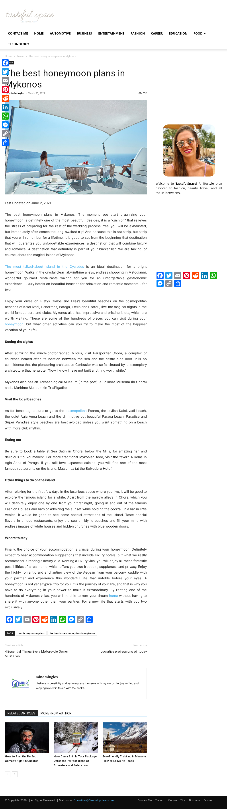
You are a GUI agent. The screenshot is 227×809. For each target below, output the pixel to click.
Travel (20, 56)
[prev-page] (7, 774)
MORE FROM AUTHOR (56, 713)
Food (198, 33)
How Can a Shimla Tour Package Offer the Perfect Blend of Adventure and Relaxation (75, 761)
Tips (183, 800)
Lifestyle (172, 800)
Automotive (60, 33)
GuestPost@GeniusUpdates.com (94, 800)
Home (39, 33)
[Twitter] (5, 71)
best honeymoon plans (31, 633)
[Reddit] (5, 98)
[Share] (5, 142)
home (113, 596)
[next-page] (15, 774)
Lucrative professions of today (124, 652)
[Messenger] (5, 124)
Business (84, 33)
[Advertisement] (189, 88)
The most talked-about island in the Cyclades (44, 266)
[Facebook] (5, 62)
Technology (18, 44)
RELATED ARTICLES (21, 713)
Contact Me (18, 33)
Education (178, 33)
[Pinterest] (5, 89)
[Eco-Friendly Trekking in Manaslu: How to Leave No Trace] (125, 737)
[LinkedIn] (5, 107)
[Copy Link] (5, 133)
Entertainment (111, 33)
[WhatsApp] (5, 116)
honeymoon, (14, 324)
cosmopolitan (76, 411)
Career (157, 33)
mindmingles (16, 93)
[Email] (5, 80)
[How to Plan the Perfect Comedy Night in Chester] (27, 737)
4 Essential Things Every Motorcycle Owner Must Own (36, 654)
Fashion (138, 33)
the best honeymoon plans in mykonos (72, 633)
